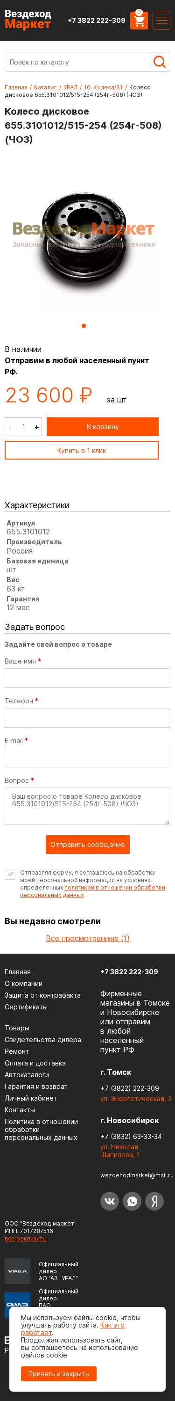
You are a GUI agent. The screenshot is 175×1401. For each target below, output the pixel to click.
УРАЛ (70, 87)
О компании (23, 983)
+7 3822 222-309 (97, 20)
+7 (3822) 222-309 (129, 1088)
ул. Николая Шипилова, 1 (120, 1151)
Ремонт (17, 1051)
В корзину (103, 427)
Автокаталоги (27, 1075)
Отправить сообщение (87, 844)
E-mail (16, 740)
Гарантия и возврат (36, 1086)
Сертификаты (26, 1007)
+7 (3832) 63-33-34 (131, 1136)
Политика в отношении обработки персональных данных (41, 1129)
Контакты (20, 1110)
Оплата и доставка (35, 1063)
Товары (17, 1028)
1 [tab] (84, 326)
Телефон (21, 701)
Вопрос (19, 780)
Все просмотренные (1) (88, 938)
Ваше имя (23, 661)
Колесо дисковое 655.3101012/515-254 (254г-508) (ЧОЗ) (78, 91)
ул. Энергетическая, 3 (136, 1098)
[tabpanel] (84, 236)
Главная (16, 87)
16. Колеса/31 (103, 87)
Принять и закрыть (58, 1374)
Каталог (45, 87)
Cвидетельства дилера (43, 1039)
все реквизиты (26, 1238)
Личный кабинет (31, 1098)
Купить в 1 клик (81, 450)
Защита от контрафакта (43, 995)
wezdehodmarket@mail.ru (137, 1175)
